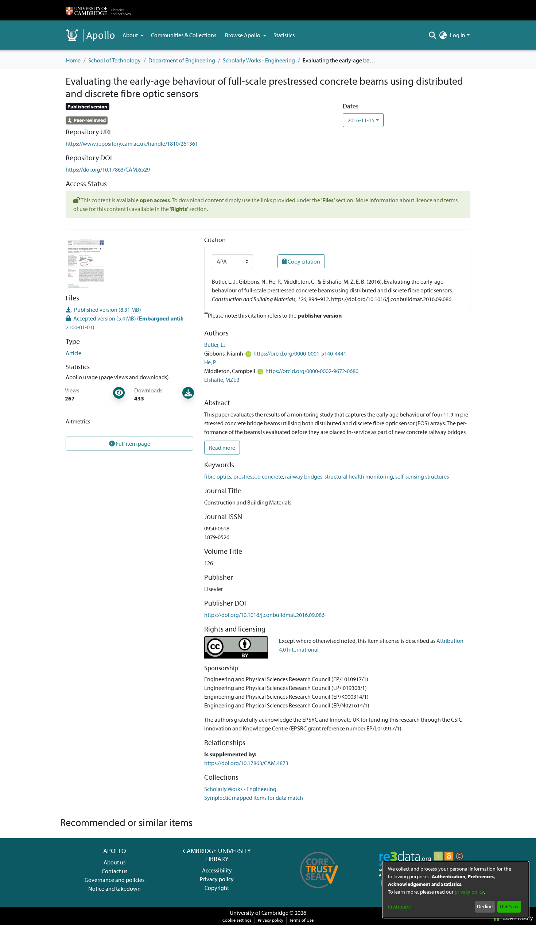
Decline (485, 906)
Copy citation (303, 261)
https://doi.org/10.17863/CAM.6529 (108, 169)
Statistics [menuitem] (284, 35)
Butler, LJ (215, 344)
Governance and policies (114, 879)
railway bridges (303, 476)
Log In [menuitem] (457, 35)
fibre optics (217, 476)
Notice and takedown (114, 888)
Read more (222, 447)
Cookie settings (237, 920)
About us (114, 862)
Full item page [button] (132, 443)
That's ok (509, 906)
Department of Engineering (181, 60)
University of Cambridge (259, 912)
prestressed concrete (258, 476)
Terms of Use (302, 920)
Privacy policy (217, 879)
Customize (399, 906)
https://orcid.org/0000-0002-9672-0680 (311, 371)
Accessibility (217, 870)
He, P (210, 362)
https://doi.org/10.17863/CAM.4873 (246, 763)
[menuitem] (132, 35)
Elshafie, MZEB (222, 379)
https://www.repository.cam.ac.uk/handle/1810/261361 (132, 143)
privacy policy (469, 891)
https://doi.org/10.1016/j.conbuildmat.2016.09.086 (264, 614)
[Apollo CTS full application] (319, 890)
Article (73, 353)
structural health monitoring (359, 476)
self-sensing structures (422, 476)
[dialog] (456, 889)
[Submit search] (432, 35)
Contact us (114, 871)
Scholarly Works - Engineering (259, 60)
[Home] (98, 10)
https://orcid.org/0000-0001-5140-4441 (299, 353)
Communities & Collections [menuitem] (183, 35)
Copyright (217, 887)
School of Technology (114, 60)
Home (73, 60)
